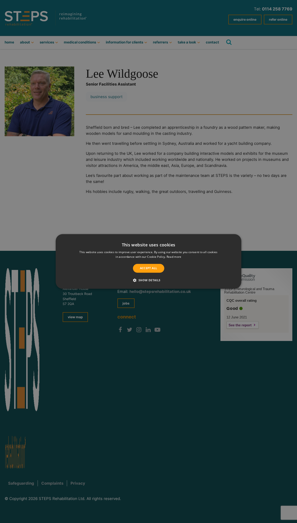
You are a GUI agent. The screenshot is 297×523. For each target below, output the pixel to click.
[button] (148, 280)
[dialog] (148, 261)
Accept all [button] (148, 268)
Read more (174, 257)
